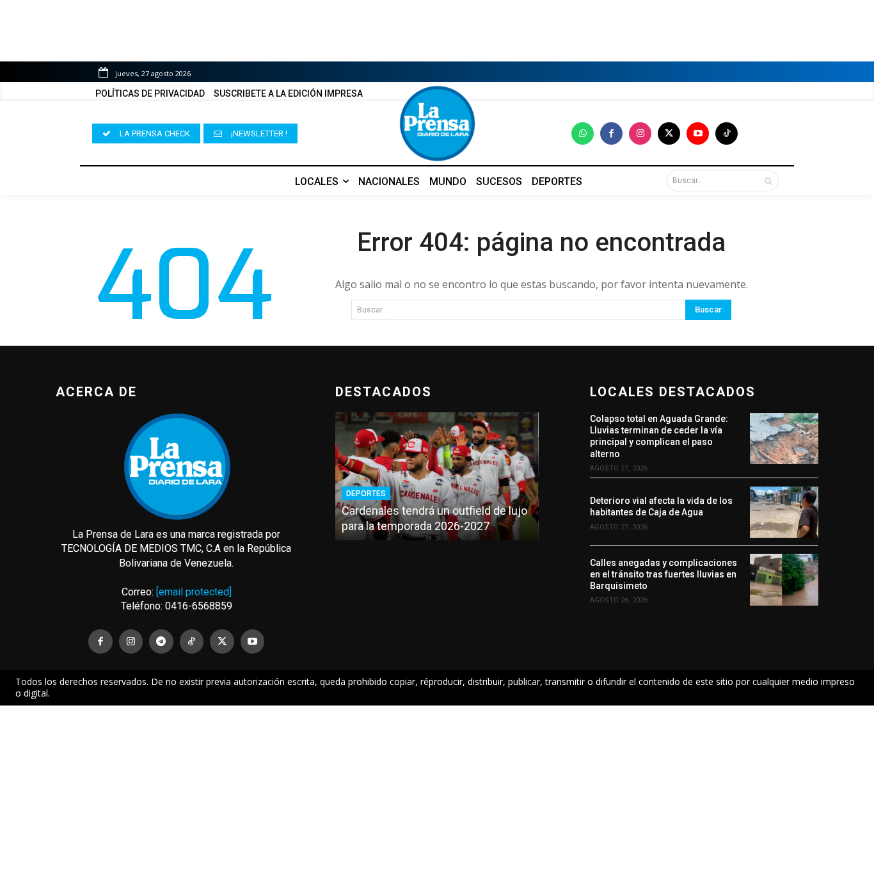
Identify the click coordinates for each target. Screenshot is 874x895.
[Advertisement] (437, 800)
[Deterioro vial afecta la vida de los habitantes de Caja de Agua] (784, 512)
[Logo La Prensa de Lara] (437, 123)
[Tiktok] (726, 133)
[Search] (768, 180)
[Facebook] (611, 133)
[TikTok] (192, 641)
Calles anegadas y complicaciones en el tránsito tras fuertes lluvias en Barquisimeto (663, 574)
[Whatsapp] (582, 133)
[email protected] (194, 592)
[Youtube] (698, 133)
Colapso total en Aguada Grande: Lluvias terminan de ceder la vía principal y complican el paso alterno (659, 436)
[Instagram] (640, 133)
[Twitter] (669, 133)
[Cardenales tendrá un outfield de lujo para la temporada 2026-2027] (436, 476)
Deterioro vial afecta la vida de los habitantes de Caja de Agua (661, 506)
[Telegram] (161, 641)
